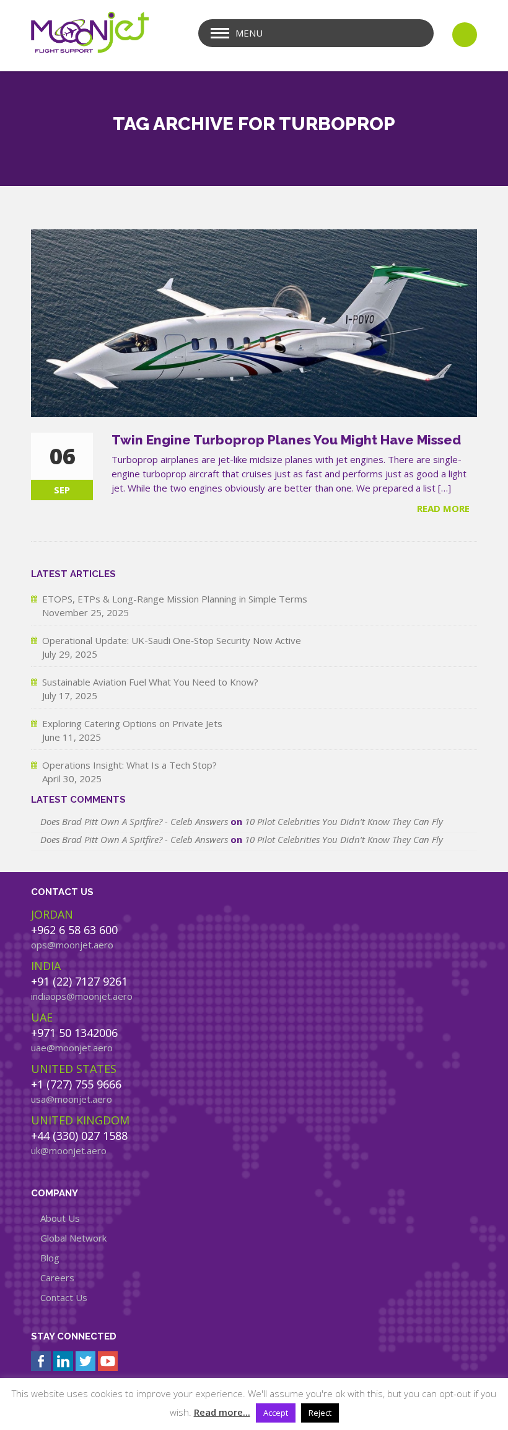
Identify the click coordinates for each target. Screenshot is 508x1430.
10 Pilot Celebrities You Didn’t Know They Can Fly (344, 821)
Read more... (222, 1412)
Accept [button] (275, 1412)
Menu (249, 33)
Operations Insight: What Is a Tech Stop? (129, 765)
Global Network (73, 1238)
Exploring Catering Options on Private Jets (132, 723)
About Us (60, 1218)
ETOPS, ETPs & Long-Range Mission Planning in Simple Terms (174, 599)
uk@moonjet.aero (69, 1150)
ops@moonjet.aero (72, 944)
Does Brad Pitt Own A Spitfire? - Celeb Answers (134, 821)
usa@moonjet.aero (71, 1099)
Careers (57, 1277)
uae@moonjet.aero (72, 1047)
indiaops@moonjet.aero (82, 996)
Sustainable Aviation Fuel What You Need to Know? (150, 682)
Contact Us (63, 1297)
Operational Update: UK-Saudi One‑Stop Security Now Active (171, 640)
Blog (49, 1257)
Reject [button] (320, 1412)
